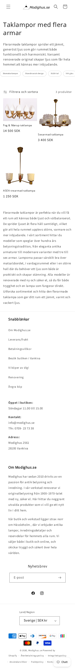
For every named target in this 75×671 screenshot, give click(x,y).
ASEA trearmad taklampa (19, 190)
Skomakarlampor (10, 73)
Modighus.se (35, 650)
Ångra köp (15, 387)
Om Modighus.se (19, 330)
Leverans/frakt (18, 340)
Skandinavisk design (34, 73)
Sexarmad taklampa (50, 134)
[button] (8, 6)
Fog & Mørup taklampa (17, 125)
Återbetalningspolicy (32, 655)
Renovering (16, 377)
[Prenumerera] (59, 578)
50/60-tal (55, 73)
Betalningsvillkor (19, 349)
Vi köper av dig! (18, 368)
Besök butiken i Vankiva (24, 358)
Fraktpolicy (37, 661)
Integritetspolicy (57, 655)
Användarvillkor (18, 661)
